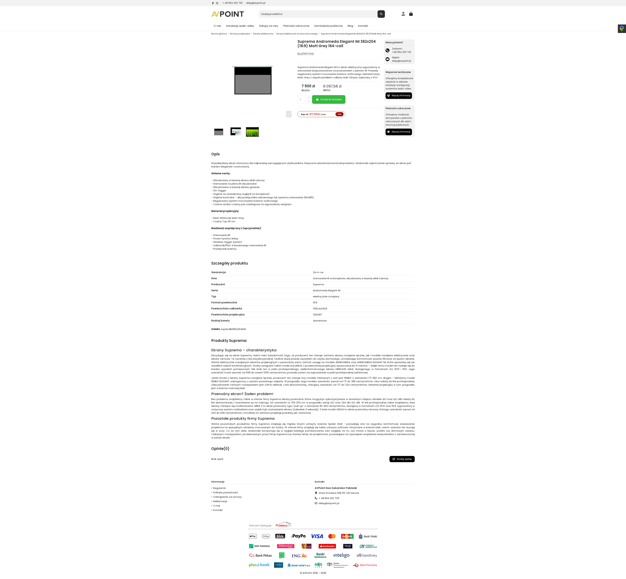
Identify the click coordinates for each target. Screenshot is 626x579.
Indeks (215, 329)
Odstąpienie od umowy (227, 497)
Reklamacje (220, 501)
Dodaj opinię (404, 459)
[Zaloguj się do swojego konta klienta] (403, 14)
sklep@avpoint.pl (255, 3)
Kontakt (218, 510)
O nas (216, 505)
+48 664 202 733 (401, 52)
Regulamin (219, 488)
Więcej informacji (400, 95)
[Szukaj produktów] (381, 14)
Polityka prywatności (225, 492)
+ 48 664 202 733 (233, 3)
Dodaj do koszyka (331, 99)
